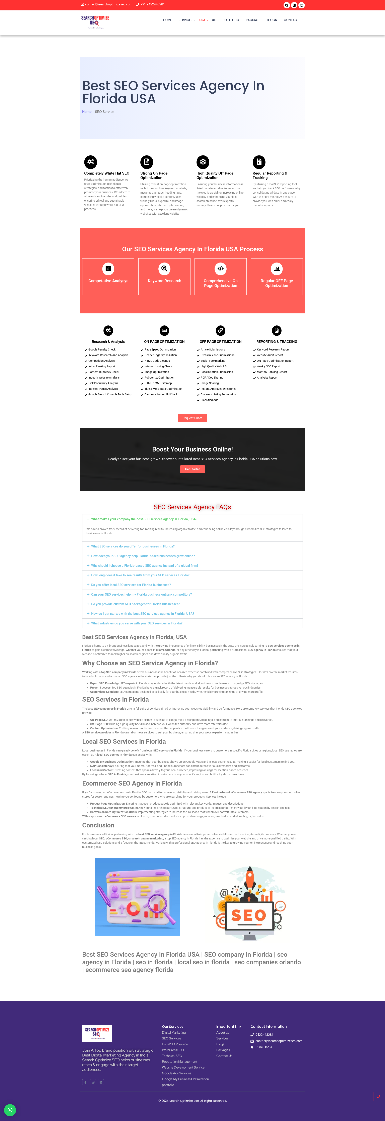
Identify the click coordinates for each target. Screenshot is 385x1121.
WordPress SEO (173, 1050)
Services (185, 20)
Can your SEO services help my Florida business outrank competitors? (141, 594)
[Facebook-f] (85, 1082)
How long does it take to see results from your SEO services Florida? (140, 575)
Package (253, 20)
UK (214, 20)
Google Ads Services (176, 1073)
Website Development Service (183, 1067)
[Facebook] (287, 5)
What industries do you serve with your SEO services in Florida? (136, 623)
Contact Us (293, 20)
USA (202, 20)
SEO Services (171, 1038)
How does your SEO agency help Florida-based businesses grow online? (143, 556)
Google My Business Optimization (185, 1079)
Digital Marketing (174, 1032)
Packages (223, 1050)
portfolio (231, 20)
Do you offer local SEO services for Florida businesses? (131, 585)
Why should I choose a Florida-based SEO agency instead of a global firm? (144, 566)
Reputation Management (179, 1061)
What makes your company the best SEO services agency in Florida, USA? (144, 519)
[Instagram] (301, 5)
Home (167, 20)
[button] (192, 519)
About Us (222, 1032)
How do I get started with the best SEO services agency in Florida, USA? (142, 614)
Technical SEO (172, 1056)
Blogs (272, 20)
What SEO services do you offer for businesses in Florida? (133, 546)
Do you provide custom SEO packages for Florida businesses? (135, 604)
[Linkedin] (294, 5)
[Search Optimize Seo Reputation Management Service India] (95, 22)
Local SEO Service (175, 1044)
